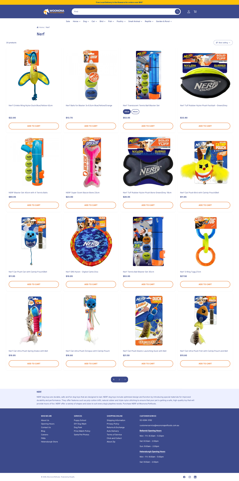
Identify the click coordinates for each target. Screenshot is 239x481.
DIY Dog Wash (80, 424)
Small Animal (134, 21)
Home (41, 27)
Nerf (48, 27)
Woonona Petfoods (53, 477)
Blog (43, 431)
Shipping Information (116, 420)
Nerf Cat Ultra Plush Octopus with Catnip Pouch (88, 351)
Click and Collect (114, 438)
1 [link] (113, 379)
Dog (85, 21)
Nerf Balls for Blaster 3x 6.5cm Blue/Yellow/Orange (89, 105)
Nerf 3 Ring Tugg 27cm (190, 272)
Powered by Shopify (67, 477)
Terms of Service (114, 434)
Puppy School (80, 420)
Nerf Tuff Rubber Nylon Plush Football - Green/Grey (203, 105)
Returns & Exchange (116, 427)
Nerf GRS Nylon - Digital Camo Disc (82, 272)
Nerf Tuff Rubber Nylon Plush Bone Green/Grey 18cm (147, 192)
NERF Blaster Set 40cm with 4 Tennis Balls (28, 192)
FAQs (43, 438)
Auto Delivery (113, 431)
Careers (44, 434)
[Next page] (125, 379)
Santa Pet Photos (81, 434)
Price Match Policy (82, 431)
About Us (45, 420)
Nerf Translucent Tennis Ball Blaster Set (141, 105)
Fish (110, 21)
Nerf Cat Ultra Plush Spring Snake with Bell (28, 351)
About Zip (111, 441)
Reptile (148, 21)
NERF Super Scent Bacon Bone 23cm (83, 192)
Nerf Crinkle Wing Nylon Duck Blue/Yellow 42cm (31, 105)
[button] (195, 11)
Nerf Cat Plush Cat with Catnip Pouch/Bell (28, 272)
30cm (126, 112)
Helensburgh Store (49, 441)
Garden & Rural (163, 21)
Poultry (120, 21)
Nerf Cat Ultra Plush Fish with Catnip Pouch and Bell (204, 351)
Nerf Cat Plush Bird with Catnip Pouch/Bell (199, 192)
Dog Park (78, 427)
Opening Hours (47, 424)
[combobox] (126, 11)
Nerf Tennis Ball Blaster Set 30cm (138, 272)
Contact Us (46, 427)
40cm (135, 112)
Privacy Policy (113, 424)
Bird (101, 21)
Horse (75, 21)
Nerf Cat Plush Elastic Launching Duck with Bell (144, 351)
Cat (93, 21)
